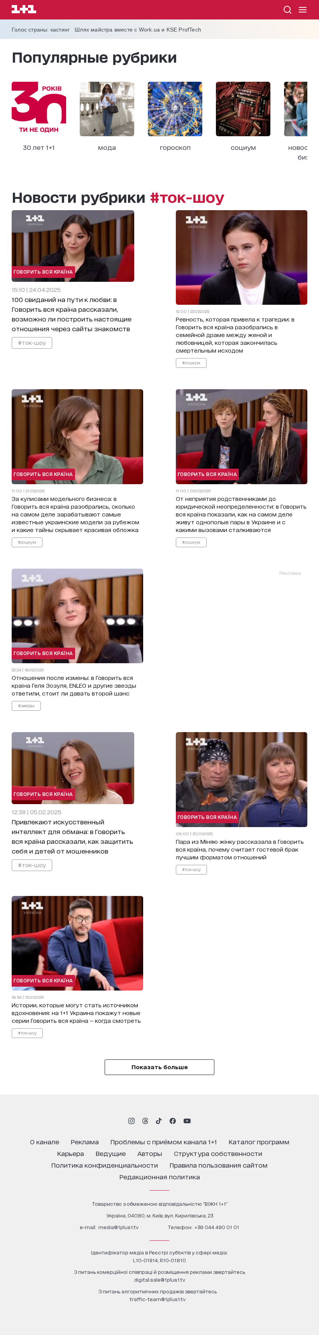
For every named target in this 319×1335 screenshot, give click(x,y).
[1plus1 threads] (145, 1121)
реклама (85, 1141)
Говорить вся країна (43, 271)
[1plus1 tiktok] (158, 1121)
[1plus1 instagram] (131, 1121)
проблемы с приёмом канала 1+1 (163, 1141)
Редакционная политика (159, 1176)
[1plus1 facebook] (173, 1121)
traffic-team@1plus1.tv (158, 1299)
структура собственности (218, 1153)
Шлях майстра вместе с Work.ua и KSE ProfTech (138, 29)
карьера (70, 1153)
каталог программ (259, 1141)
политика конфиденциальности (104, 1164)
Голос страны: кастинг (41, 29)
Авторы (149, 1153)
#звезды (26, 705)
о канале (44, 1141)
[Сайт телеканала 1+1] (24, 10)
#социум (191, 362)
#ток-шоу (32, 342)
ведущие (111, 1153)
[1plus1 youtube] (187, 1121)
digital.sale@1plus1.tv (159, 1279)
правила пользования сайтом (219, 1164)
